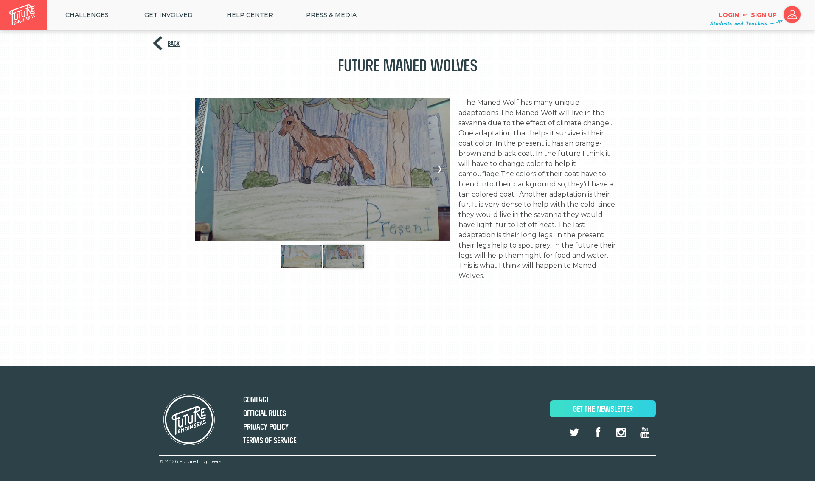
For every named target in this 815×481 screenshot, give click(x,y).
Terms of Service (269, 440)
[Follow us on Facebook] (597, 432)
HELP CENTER (250, 15)
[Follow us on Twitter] (574, 432)
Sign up (764, 15)
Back (174, 43)
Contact (256, 399)
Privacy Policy (266, 426)
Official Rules (264, 413)
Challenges (87, 15)
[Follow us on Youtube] (644, 432)
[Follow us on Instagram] (621, 432)
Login (729, 15)
